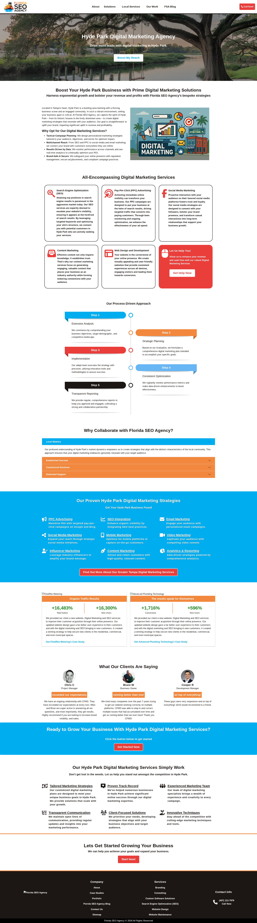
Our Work (152, 6)
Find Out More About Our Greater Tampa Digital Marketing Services (128, 572)
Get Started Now (128, 747)
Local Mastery (53, 441)
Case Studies (97, 893)
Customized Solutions (58, 467)
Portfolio (96, 898)
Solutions (110, 6)
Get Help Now (182, 273)
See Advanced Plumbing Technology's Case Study (160, 642)
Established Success (57, 460)
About (95, 6)
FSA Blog (170, 6)
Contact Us (97, 909)
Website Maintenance (160, 914)
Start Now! (129, 859)
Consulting (160, 893)
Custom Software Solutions (160, 898)
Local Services (131, 6)
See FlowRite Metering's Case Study (65, 642)
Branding (160, 887)
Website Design (160, 909)
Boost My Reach (128, 57)
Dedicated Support (56, 474)
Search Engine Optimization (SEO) (160, 904)
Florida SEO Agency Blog (96, 904)
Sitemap (96, 914)
